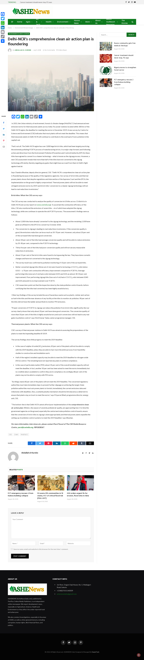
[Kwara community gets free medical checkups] (106, 46)
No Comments (50, 50)
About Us (98, 21)
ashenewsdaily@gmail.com (67, 594)
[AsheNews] (32, 11)
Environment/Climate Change (19, 34)
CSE (10, 434)
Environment (63, 22)
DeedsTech (95, 652)
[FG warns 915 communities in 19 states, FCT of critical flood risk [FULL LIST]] (50, 482)
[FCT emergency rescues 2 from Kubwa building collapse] (21, 482)
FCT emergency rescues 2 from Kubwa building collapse (20, 494)
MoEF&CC (24, 434)
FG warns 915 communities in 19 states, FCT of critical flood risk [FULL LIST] (50, 496)
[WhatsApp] (2, 23)
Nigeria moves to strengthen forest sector (125, 68)
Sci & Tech (38, 22)
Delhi (16, 434)
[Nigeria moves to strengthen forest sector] (106, 70)
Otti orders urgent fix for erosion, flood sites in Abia (78, 494)
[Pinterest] (3, 140)
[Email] (3, 146)
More (87, 22)
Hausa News (77, 21)
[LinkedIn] (3, 134)
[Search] (132, 21)
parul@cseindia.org (25, 427)
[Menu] (12, 21)
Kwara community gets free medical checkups (124, 44)
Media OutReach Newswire (110, 22)
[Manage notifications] (139, 655)
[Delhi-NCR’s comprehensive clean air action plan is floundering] (51, 83)
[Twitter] (3, 128)
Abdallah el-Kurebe (23, 50)
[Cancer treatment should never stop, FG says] (106, 58)
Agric (28, 22)
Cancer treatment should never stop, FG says (36, 2)
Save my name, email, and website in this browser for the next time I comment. (41, 549)
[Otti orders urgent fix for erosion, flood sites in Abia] (80, 482)
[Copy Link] (2, 36)
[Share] (2, 41)
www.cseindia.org (43, 205)
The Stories (125, 21)
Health (49, 22)
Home (19, 22)
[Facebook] (3, 122)
